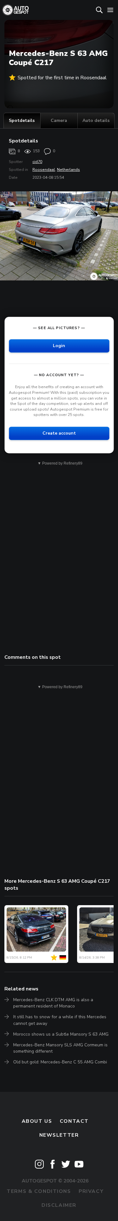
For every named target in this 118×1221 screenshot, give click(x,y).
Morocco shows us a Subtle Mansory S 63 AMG (61, 1034)
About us (37, 1121)
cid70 (37, 161)
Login (59, 346)
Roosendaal (43, 169)
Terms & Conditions (39, 1191)
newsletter (59, 1135)
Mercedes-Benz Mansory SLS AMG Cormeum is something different (60, 1048)
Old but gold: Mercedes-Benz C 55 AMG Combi (60, 1062)
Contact (74, 1121)
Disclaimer (59, 1205)
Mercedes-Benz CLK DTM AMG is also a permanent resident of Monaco (53, 1003)
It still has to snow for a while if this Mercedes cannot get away (59, 1020)
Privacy (91, 1191)
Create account (59, 433)
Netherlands (68, 169)
